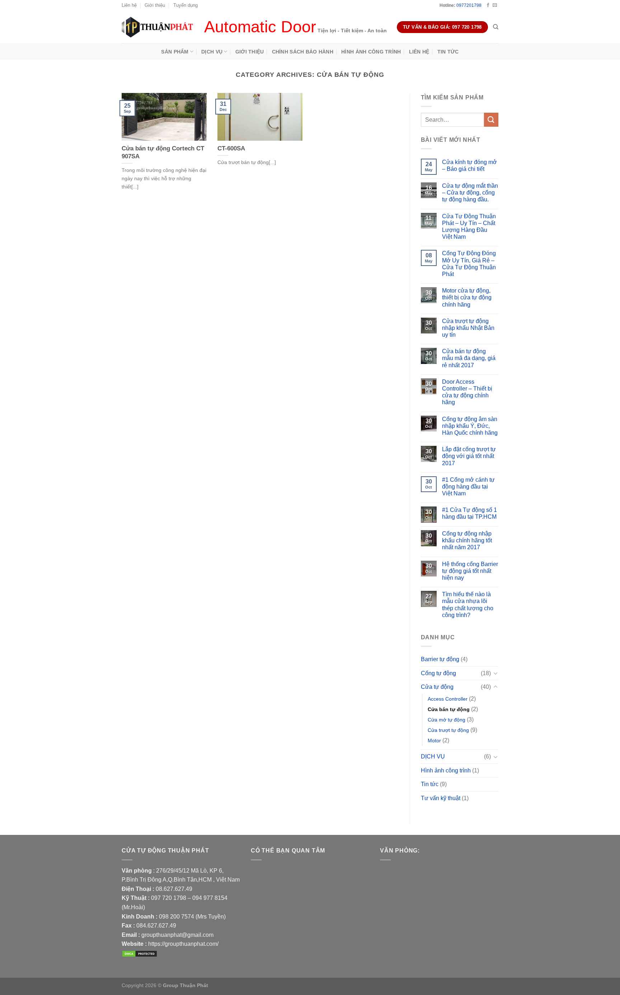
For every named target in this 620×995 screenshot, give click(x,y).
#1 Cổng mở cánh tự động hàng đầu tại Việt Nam (468, 486)
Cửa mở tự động (446, 720)
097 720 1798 (168, 898)
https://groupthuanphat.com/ (183, 944)
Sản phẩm (174, 52)
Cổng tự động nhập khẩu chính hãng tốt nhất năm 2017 (467, 540)
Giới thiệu (155, 5)
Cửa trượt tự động (448, 730)
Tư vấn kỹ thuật (440, 798)
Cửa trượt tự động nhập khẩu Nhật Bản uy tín (468, 328)
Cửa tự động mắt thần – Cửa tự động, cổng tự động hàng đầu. (470, 192)
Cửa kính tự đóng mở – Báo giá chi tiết (469, 165)
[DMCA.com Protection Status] (140, 953)
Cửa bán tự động (449, 709)
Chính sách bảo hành (302, 52)
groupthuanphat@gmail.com (177, 935)
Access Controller (448, 699)
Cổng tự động (438, 673)
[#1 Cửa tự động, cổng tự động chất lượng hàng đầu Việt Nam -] (157, 27)
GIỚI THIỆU (249, 52)
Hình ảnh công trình (371, 52)
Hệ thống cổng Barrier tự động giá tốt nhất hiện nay (470, 571)
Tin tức (448, 52)
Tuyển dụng (185, 5)
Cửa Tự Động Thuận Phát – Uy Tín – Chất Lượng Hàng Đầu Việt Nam (469, 226)
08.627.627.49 (174, 889)
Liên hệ (129, 5)
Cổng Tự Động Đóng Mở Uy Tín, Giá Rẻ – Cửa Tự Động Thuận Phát (469, 263)
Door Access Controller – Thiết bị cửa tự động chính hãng (467, 392)
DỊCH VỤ (211, 52)
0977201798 (469, 5)
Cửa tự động (437, 687)
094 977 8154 (209, 898)
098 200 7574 (177, 917)
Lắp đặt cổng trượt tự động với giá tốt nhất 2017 (469, 456)
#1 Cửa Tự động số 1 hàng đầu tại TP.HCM (469, 513)
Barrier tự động (440, 659)
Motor (434, 740)
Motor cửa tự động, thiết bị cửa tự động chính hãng (467, 297)
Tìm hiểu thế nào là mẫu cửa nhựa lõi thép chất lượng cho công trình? (467, 604)
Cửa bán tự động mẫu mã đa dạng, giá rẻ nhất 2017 (468, 358)
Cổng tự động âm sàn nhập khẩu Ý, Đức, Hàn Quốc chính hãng (470, 426)
